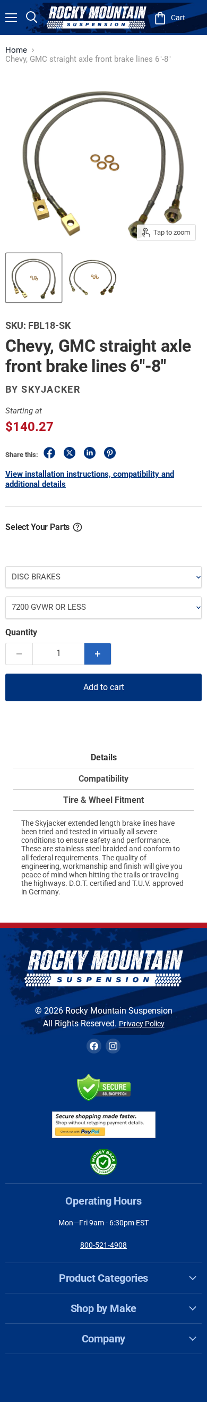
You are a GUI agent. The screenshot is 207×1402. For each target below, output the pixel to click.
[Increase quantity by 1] (97, 654)
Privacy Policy (142, 1023)
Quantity (21, 632)
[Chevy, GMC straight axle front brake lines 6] (34, 277)
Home (16, 50)
